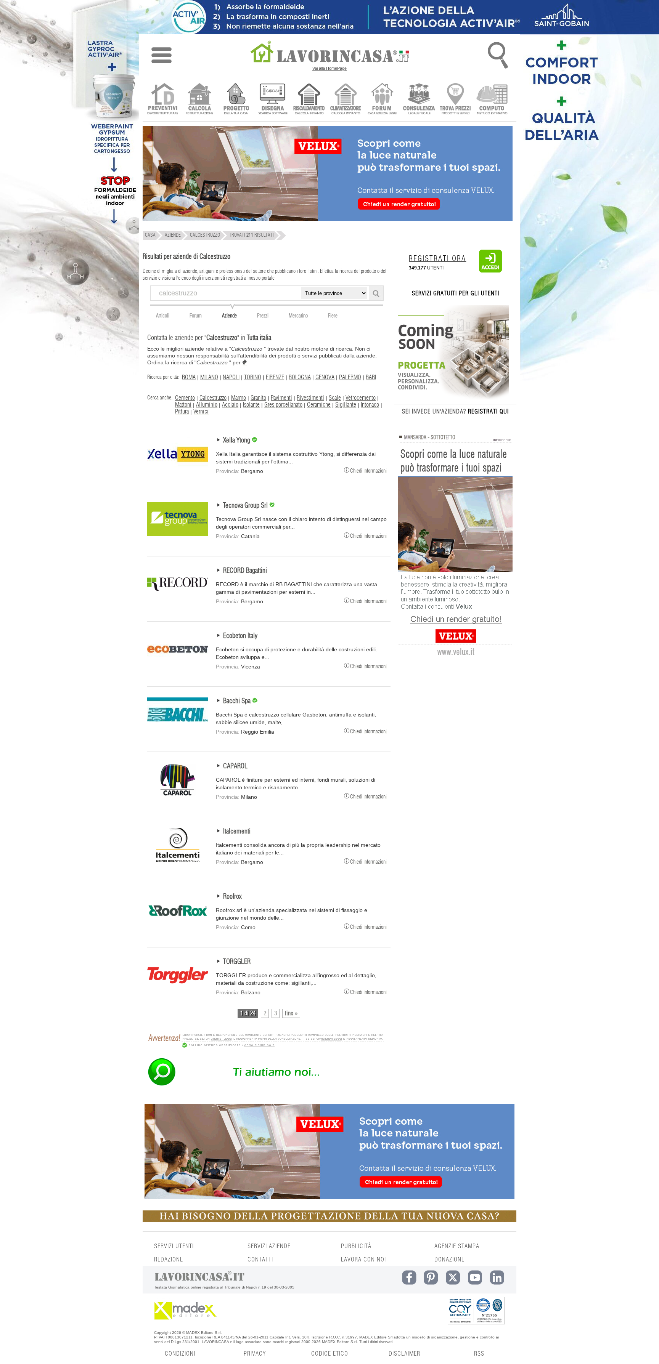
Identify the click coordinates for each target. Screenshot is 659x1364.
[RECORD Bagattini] (177, 599)
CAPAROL (235, 766)
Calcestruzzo (213, 398)
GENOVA (324, 377)
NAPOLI (231, 377)
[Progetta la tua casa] (329, 1220)
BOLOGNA (300, 377)
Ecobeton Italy (240, 636)
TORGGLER (237, 961)
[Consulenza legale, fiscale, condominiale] (419, 99)
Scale (335, 398)
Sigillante (345, 405)
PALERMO (350, 377)
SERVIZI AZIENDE (269, 1246)
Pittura (182, 412)
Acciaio (230, 405)
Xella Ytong (237, 440)
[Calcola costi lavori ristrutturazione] (199, 99)
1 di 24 (248, 1013)
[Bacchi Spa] (177, 730)
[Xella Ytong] (177, 469)
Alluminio (206, 405)
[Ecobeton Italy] (177, 665)
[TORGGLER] (177, 990)
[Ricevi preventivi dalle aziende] (162, 99)
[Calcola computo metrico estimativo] (492, 99)
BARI (371, 377)
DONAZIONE (449, 1260)
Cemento (185, 398)
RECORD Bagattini (245, 570)
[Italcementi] (177, 860)
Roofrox (232, 896)
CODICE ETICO (329, 1354)
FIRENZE (275, 377)
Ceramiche (319, 405)
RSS (479, 1354)
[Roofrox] (177, 925)
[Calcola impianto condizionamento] (345, 99)
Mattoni (183, 405)
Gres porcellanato (283, 405)
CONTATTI (260, 1260)
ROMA (189, 377)
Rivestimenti (310, 398)
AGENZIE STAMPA (456, 1246)
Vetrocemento (361, 398)
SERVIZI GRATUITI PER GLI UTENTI (455, 293)
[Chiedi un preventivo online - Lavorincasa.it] (265, 1085)
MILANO (209, 377)
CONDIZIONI (180, 1354)
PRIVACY (255, 1354)
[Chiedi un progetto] (235, 99)
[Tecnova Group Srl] (177, 534)
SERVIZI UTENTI (174, 1246)
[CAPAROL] (177, 795)
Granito (258, 398)
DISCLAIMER (404, 1354)
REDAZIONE (168, 1260)
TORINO (252, 377)
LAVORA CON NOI (363, 1260)
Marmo (238, 398)
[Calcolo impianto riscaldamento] (309, 99)
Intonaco (370, 405)
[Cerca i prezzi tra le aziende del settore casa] (455, 99)
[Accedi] (490, 271)
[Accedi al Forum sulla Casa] (382, 99)
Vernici (201, 412)
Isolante (251, 405)
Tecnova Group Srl (246, 505)
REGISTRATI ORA (437, 259)
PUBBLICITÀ (356, 1246)
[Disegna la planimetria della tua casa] (272, 99)
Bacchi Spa (237, 701)
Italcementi (237, 831)
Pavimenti (281, 398)
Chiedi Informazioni (368, 470)
